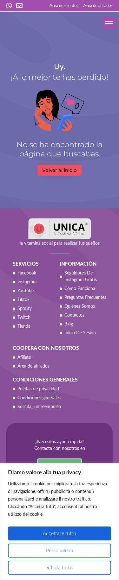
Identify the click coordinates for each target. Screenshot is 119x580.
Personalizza (59, 550)
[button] (109, 23)
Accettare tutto (59, 533)
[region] (59, 521)
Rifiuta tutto (59, 567)
